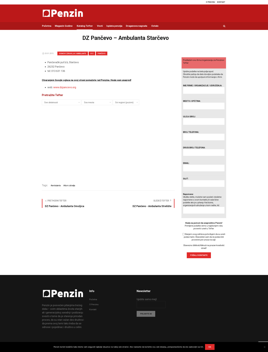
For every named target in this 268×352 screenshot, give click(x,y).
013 (91, 54)
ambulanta (56, 185)
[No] (264, 347)
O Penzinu (94, 304)
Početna (93, 299)
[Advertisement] (108, 142)
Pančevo (102, 54)
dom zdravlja (70, 185)
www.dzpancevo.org (64, 87)
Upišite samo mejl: (147, 299)
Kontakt (92, 309)
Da (210, 347)
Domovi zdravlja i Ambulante (72, 54)
